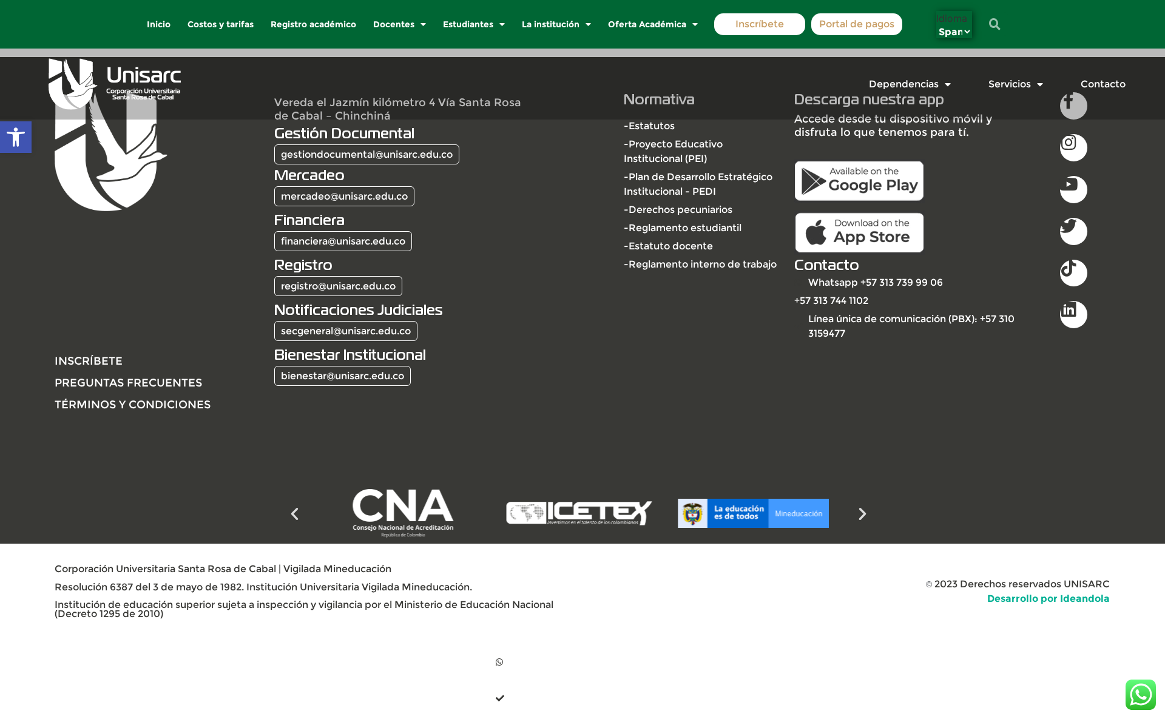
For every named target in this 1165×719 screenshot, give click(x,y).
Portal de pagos (856, 24)
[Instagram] (1073, 147)
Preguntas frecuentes (128, 382)
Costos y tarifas (221, 24)
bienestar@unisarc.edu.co (342, 376)
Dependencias (904, 84)
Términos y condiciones (133, 404)
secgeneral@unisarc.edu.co (346, 331)
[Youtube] (1073, 189)
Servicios (1009, 84)
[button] (16, 137)
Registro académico (314, 24)
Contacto (1103, 84)
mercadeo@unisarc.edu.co (344, 196)
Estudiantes (469, 24)
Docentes (394, 24)
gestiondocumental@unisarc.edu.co (367, 154)
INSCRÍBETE (89, 360)
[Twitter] (1073, 231)
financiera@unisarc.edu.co (343, 241)
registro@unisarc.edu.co (338, 286)
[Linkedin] (1073, 314)
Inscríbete (759, 24)
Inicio (159, 24)
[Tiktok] (1073, 273)
